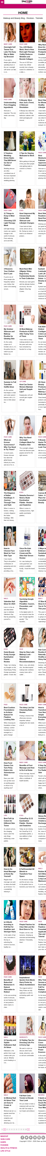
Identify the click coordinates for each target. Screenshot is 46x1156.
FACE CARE (23, 44)
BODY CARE (8, 44)
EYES (21, 210)
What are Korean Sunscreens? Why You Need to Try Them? (10, 444)
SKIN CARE (5, 1139)
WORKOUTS (23, 1037)
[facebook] (22, 1137)
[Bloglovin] (31, 1137)
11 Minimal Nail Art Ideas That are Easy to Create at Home (10, 1102)
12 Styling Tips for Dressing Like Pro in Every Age (26, 1042)
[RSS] (43, 1137)
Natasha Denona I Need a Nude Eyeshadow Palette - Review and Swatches (26, 500)
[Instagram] (39, 1137)
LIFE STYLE (5, 1151)
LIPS (5, 815)
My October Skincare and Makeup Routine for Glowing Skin (9, 334)
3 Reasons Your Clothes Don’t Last (9, 271)
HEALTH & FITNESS (9, 1148)
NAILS (6, 598)
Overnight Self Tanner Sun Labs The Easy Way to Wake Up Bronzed (10, 52)
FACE (21, 326)
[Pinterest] (35, 1137)
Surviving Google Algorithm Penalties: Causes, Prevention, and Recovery (27, 604)
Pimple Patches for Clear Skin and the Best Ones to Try (27, 927)
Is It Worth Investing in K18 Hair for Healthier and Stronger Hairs (10, 927)
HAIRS (3, 1142)
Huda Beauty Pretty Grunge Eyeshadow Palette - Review (9, 657)
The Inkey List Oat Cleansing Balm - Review (26, 710)
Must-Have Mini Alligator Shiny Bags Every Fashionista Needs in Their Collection (27, 273)
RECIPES (41, 1095)
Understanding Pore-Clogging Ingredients (10, 105)
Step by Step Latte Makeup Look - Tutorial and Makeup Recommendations (27, 657)
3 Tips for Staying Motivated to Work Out (26, 155)
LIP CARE (22, 381)
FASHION (4, 1145)
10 (26, 1129)
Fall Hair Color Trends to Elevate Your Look (26, 1098)
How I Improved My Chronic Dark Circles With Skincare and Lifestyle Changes (27, 218)
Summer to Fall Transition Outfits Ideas (10, 384)
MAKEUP (4, 1136)
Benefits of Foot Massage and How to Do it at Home (26, 767)
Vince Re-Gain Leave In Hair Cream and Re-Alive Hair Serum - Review (26, 553)
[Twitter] (26, 1137)
